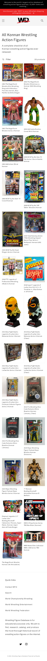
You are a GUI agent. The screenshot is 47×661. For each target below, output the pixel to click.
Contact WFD (11, 587)
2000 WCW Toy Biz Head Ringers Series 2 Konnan (10, 251)
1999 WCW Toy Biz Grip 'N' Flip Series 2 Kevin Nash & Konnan (33, 159)
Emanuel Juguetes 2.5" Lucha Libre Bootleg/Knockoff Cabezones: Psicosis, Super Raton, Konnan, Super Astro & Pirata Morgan (11, 521)
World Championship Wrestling (19, 599)
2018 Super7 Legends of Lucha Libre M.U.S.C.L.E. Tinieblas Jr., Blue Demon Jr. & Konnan (33, 288)
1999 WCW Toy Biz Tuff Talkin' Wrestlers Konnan (33, 206)
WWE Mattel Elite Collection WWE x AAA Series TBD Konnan (33, 548)
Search (8, 593)
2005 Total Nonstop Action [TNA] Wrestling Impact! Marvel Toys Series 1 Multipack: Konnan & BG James (33, 240)
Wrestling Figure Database (20, 656)
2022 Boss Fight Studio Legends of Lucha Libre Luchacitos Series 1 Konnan (11, 368)
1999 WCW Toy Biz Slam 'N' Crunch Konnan (11, 200)
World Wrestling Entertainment (18, 604)
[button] (3, 20)
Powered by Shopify (34, 656)
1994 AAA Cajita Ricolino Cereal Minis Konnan (32, 130)
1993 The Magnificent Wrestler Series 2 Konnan (11, 129)
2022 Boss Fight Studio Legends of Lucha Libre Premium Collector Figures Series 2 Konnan (11, 403)
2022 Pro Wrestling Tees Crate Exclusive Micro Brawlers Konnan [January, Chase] (32, 410)
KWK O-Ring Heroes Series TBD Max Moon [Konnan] (33, 524)
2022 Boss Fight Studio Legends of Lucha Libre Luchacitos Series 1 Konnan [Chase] (33, 369)
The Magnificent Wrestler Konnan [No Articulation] (11, 563)
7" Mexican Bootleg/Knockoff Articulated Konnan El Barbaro (32, 492)
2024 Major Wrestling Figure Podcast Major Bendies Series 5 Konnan (11, 491)
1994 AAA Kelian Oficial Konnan (10, 165)
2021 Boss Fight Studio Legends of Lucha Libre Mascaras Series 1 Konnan (11, 334)
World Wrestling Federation (17, 610)
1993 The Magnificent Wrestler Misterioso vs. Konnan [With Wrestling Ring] (32, 85)
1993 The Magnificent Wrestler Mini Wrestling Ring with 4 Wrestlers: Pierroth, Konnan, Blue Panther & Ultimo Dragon (11, 88)
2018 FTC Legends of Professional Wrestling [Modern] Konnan (10, 281)
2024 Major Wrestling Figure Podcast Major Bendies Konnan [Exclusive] (31, 451)
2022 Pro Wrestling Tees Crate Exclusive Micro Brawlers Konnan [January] (10, 444)
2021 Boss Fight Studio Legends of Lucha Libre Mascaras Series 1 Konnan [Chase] (33, 335)
